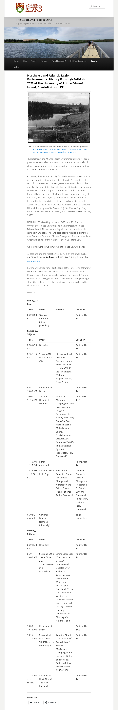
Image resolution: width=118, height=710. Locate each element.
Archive (17, 67)
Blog (25, 61)
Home (16, 61)
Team (33, 61)
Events (94, 61)
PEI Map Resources (78, 61)
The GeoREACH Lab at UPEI (34, 20)
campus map (33, 260)
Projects (43, 61)
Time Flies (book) (59, 61)
